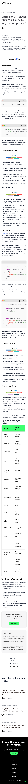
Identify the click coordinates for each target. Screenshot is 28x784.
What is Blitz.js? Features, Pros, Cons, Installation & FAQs (12, 726)
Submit (14, 753)
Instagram (14, 772)
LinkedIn (14, 776)
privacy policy (11, 780)
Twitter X (14, 764)
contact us (18, 780)
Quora (14, 768)
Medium (14, 760)
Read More (14, 623)
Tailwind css (4, 68)
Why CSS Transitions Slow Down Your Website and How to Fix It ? (13, 710)
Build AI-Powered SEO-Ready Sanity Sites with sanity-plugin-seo (13, 692)
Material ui (4, 233)
